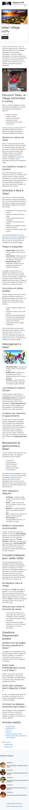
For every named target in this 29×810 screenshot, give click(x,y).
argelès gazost (8, 746)
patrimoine (21, 157)
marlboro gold (8, 744)
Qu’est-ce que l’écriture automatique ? (17, 795)
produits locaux (9, 475)
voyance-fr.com (17, 806)
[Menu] (25, 5)
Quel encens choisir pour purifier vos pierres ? (17, 788)
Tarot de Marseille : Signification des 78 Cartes (17, 766)
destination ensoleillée (12, 127)
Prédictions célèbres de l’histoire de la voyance (17, 773)
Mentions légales (14, 803)
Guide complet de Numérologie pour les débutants (17, 781)
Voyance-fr (5, 37)
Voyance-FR (18, 2)
